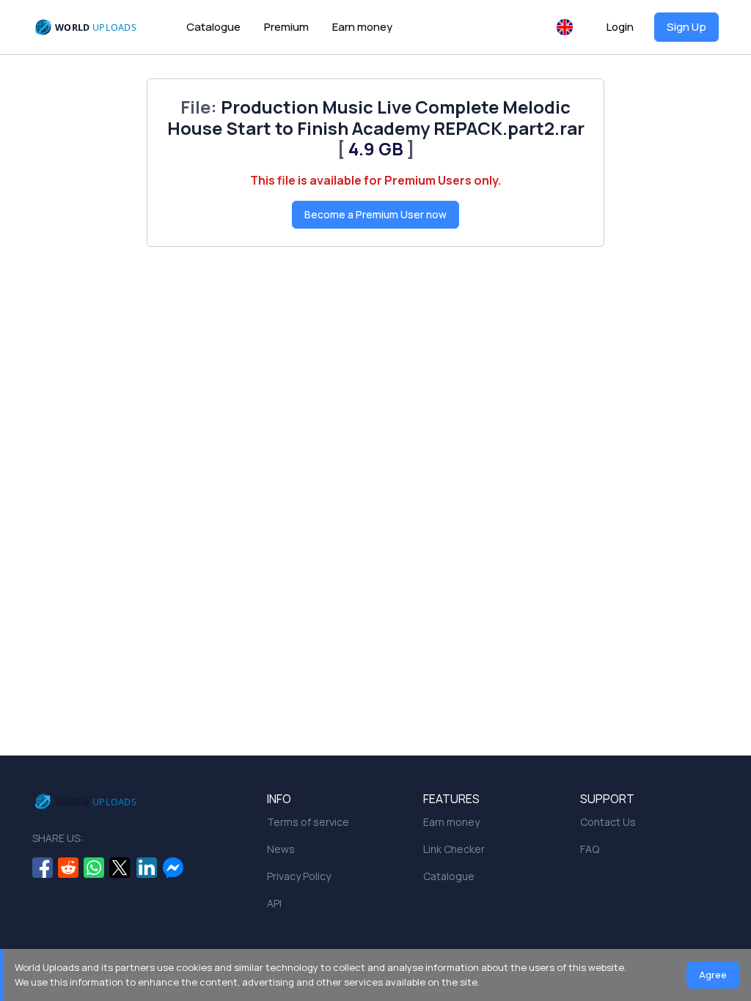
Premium (286, 26)
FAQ (589, 849)
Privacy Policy (299, 876)
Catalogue (213, 26)
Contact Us (608, 822)
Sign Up (686, 26)
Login (620, 26)
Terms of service (308, 822)
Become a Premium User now (375, 214)
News (281, 849)
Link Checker (454, 849)
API (274, 903)
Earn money (362, 26)
